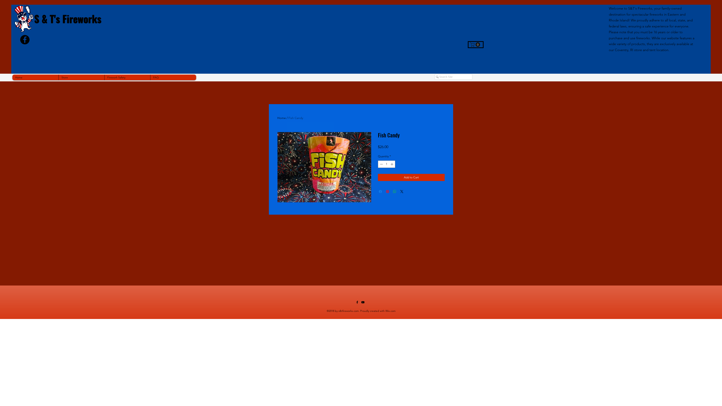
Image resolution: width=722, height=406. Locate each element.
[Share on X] (402, 191)
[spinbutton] (387, 164)
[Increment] (392, 164)
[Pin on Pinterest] (387, 191)
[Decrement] (381, 164)
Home (281, 118)
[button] (475, 44)
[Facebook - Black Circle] (25, 39)
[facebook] (357, 302)
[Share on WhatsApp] (394, 191)
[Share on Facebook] (380, 191)
